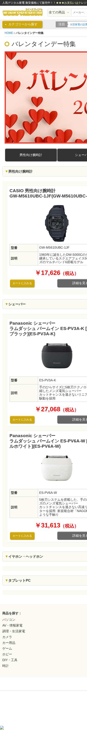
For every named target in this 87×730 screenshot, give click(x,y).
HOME (9, 33)
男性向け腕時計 (30, 155)
